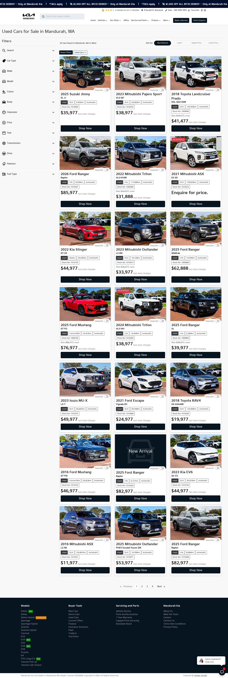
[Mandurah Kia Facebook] (202, 10)
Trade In (72, 633)
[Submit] (43, 16)
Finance (154, 20)
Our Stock (114, 20)
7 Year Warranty (124, 617)
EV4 (23, 640)
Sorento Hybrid (28, 630)
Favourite (99, 90)
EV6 (23, 646)
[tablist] (188, 43)
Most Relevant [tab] (162, 43)
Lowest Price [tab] (213, 43)
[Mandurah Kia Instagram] (205, 10)
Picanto (25, 652)
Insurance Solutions (78, 627)
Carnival (25, 633)
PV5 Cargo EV (28, 659)
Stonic (24, 611)
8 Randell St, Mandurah (153, 10)
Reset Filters (66, 52)
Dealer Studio (200, 675)
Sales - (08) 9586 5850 (177, 10)
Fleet (70, 630)
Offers (126, 20)
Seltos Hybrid (28, 617)
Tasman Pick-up (29, 662)
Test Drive (73, 636)
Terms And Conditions (174, 624)
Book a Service (181, 20)
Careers (167, 617)
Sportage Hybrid (29, 624)
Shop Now (85, 128)
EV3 (23, 636)
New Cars (73, 611)
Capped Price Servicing (127, 621)
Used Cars (73, 617)
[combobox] (62, 16)
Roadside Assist (124, 624)
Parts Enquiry (199, 20)
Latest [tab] (179, 43)
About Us (168, 611)
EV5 (23, 643)
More (165, 20)
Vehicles (101, 20)
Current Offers (75, 621)
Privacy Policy (170, 627)
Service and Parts (139, 20)
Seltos (24, 614)
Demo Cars (74, 614)
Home (93, 20)
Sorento (25, 627)
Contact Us (169, 621)
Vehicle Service (123, 611)
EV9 (23, 649)
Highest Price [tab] (196, 43)
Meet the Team (170, 614)
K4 (22, 655)
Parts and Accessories (127, 614)
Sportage (25, 621)
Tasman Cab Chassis (31, 665)
